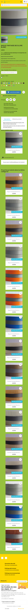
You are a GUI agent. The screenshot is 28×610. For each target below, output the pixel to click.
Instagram (6, 558)
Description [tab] (7, 119)
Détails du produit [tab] (17, 119)
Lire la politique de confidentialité (7, 598)
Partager (7, 99)
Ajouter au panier (14, 92)
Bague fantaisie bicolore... (14, 262)
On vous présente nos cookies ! (8, 603)
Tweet (10, 99)
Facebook (2, 558)
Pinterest (14, 99)
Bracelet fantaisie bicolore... (14, 150)
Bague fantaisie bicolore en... (14, 191)
